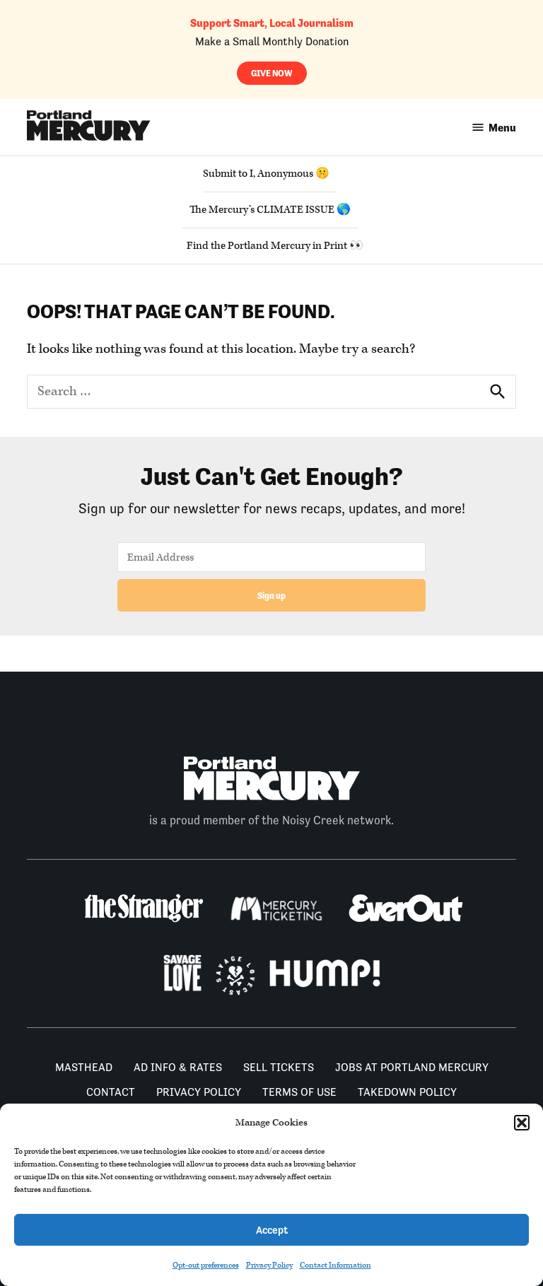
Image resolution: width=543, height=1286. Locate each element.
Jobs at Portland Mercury (412, 1067)
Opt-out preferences (206, 1265)
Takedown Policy (407, 1092)
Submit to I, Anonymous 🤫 (266, 173)
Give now (272, 73)
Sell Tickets (278, 1067)
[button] (522, 1123)
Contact (110, 1092)
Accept (272, 1230)
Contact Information (335, 1265)
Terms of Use (299, 1092)
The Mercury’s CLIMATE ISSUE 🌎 (270, 209)
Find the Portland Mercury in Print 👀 (275, 245)
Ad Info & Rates (178, 1067)
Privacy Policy (269, 1265)
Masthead (83, 1067)
